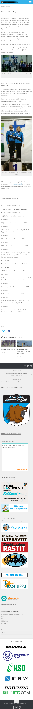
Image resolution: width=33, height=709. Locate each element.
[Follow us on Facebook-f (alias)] (25, 366)
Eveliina (5, 15)
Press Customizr (25, 703)
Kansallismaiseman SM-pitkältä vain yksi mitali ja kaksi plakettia (23, 351)
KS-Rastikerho (5, 621)
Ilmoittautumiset (11, 447)
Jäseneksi (4, 623)
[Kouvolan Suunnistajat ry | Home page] (13, 2)
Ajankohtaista (5, 6)
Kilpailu (3, 619)
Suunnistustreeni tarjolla (8, 350)
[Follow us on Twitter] (28, 366)
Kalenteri (5, 447)
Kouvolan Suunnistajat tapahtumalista (13, 445)
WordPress (12, 703)
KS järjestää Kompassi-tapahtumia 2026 (12, 614)
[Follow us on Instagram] (31, 366)
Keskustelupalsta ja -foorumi (9, 604)
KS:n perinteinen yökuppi (15, 184)
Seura (2, 617)
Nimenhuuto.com (22, 469)
